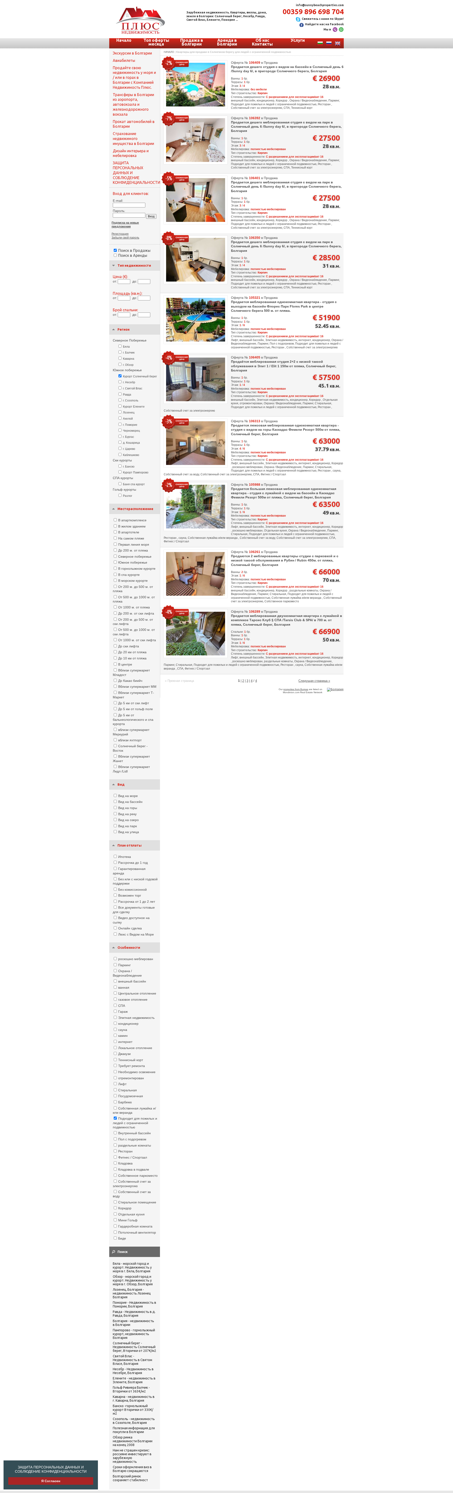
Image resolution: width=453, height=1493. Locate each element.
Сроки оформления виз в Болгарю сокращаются (132, 1469)
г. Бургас (128, 437)
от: (115, 281)
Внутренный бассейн (134, 1133)
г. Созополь (130, 400)
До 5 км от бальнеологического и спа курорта (133, 719)
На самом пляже (131, 538)
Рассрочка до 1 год (133, 863)
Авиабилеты (124, 60)
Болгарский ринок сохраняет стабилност (130, 1478)
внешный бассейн (132, 981)
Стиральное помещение (137, 1202)
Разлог (127, 496)
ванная (123, 987)
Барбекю (125, 1102)
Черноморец (131, 430)
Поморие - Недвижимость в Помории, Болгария (134, 1304)
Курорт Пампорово (135, 472)
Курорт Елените (134, 406)
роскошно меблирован (135, 959)
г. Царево (129, 449)
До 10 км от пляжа (132, 658)
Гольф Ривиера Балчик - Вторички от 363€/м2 (131, 1389)
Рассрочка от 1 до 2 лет (136, 901)
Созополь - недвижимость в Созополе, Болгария (134, 1421)
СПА (121, 1006)
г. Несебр (129, 382)
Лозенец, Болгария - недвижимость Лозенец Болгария (132, 1293)
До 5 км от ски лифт (133, 703)
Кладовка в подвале (133, 1169)
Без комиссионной (132, 889)
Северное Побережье (130, 340)
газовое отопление (132, 999)
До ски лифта (128, 646)
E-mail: (118, 200)
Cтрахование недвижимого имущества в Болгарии (133, 138)
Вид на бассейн (130, 802)
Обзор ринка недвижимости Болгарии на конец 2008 (132, 1441)
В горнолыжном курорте (136, 568)
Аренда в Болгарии (227, 42)
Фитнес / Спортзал (132, 1157)
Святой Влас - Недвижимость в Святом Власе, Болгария (132, 1360)
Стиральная (127, 1090)
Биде (122, 1238)
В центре (125, 664)
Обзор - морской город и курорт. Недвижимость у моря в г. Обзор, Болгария (133, 1280)
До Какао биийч (130, 681)
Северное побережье (134, 556)
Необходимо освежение (136, 1072)
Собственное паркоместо (138, 1175)
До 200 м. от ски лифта (136, 613)
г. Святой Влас (132, 388)
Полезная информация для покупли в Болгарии (134, 1430)
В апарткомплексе (132, 520)
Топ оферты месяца (156, 42)
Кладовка (125, 1163)
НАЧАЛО (169, 52)
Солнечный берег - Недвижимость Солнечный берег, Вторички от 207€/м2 (134, 1347)
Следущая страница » (314, 681)
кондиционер (128, 1023)
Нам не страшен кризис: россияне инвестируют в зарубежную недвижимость (132, 1455)
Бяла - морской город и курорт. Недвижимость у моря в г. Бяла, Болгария (132, 1267)
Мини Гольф (128, 1220)
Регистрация (120, 234)
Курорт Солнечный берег (140, 376)
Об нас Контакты (262, 42)
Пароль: (119, 211)
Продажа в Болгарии (191, 42)
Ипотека (124, 857)
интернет (125, 1042)
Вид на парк (127, 826)
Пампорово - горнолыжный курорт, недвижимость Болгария (134, 1334)
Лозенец (128, 412)
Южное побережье (127, 370)
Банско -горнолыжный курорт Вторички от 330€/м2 (133, 1409)
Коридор (124, 1208)
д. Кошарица (131, 442)
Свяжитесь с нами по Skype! (323, 18)
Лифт (122, 1084)
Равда (127, 394)
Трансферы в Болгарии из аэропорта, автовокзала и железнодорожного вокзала (133, 104)
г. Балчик (128, 352)
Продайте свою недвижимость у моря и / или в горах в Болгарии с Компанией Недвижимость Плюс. (134, 77)
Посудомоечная (130, 1096)
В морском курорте (133, 580)
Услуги (298, 40)
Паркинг (124, 965)
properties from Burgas (295, 689)
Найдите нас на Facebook (324, 24)
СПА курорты (123, 478)
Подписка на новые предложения (125, 224)
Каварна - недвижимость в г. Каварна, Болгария (134, 1398)
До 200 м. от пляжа (133, 550)
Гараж (123, 1011)
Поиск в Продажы (134, 250)
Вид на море (128, 796)
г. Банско (128, 466)
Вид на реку (127, 814)
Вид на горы (127, 808)
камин (123, 1036)
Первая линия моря (133, 544)
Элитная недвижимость (136, 1018)
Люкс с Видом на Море (136, 934)
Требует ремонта (131, 1066)
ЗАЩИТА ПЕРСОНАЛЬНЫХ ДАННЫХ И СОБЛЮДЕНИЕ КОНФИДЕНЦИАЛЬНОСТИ (51, 1469)
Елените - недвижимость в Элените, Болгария (134, 1380)
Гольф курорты (124, 489)
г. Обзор (128, 365)
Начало (123, 40)
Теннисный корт (130, 1060)
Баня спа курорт (134, 484)
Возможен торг (129, 895)
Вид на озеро (128, 820)
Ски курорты (122, 460)
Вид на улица (128, 832)
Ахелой (128, 418)
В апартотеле (128, 532)
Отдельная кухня (131, 1214)
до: (134, 281)
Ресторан (125, 1151)
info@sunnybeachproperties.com (320, 5)
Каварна (128, 358)
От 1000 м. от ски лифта (137, 640)
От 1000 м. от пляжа (134, 607)
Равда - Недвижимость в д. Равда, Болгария (134, 1313)
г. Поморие (130, 424)
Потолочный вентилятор (137, 1232)
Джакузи (124, 1054)
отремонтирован (131, 1078)
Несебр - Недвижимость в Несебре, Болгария (133, 1371)
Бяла (126, 346)
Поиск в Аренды (132, 255)
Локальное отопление (135, 1048)
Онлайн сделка (130, 928)
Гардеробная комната (135, 1226)
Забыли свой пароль (125, 237)
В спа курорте (129, 575)
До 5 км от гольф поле (135, 709)
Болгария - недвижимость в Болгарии (133, 1323)
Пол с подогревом (132, 1139)
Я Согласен (50, 1481)
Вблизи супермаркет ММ (137, 686)
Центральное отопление (137, 993)
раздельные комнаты (134, 1145)
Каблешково (131, 455)
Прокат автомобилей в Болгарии (134, 124)
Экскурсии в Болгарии (132, 53)
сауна (122, 1030)
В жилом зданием (132, 526)
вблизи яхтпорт (130, 740)
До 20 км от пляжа (132, 652)
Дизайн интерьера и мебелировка (131, 153)
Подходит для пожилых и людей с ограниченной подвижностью (135, 1123)
